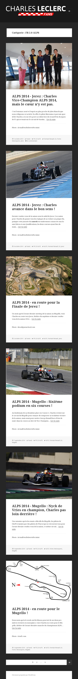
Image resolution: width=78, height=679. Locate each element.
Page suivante (69, 662)
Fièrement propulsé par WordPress (23, 675)
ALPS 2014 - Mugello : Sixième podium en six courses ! (37, 403)
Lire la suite (51, 119)
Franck (28, 139)
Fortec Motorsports (56, 549)
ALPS (45, 246)
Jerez (22, 141)
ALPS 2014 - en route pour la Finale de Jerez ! (36, 304)
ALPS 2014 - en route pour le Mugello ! (36, 611)
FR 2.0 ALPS (37, 139)
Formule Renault (53, 338)
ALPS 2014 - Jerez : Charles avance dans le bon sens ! (34, 207)
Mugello (14, 442)
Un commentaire (32, 141)
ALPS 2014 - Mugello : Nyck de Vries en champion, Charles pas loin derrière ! (39, 510)
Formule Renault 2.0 (50, 139)
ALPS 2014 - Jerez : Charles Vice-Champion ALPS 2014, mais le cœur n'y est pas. (34, 100)
